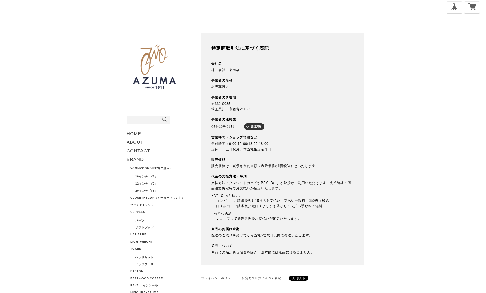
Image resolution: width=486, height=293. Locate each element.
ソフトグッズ (144, 227)
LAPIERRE (138, 234)
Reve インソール (144, 285)
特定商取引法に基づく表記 (261, 278)
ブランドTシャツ (142, 204)
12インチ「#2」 (146, 183)
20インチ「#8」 (146, 190)
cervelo (138, 211)
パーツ (140, 220)
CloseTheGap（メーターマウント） (157, 197)
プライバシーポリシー (217, 278)
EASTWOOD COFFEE (146, 278)
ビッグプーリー (146, 264)
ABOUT (135, 142)
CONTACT (138, 150)
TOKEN (135, 248)
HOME (134, 133)
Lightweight (141, 241)
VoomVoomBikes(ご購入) (150, 168)
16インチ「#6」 (146, 176)
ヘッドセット (144, 257)
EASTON (137, 271)
